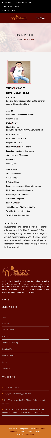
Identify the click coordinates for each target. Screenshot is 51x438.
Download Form (8, 349)
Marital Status (18, 147)
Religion (12, 182)
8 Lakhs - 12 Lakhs (27, 207)
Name (17, 92)
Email (23, 186)
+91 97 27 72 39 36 (11, 6)
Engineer (20, 198)
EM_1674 (20, 87)
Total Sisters (17, 215)
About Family (25, 235)
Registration (6, 336)
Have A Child (13, 203)
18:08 (18, 134)
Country (12, 119)
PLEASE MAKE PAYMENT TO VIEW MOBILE (24, 130)
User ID (15, 87)
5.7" (20, 143)
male (16, 178)
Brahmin (14, 169)
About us (5, 323)
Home (19, 39)
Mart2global (29, 434)
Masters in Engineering (25, 151)
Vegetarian (23, 155)
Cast (12, 169)
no (15, 159)
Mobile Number (24, 128)
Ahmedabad (16, 173)
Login (14, 10)
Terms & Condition (9, 355)
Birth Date (16, 138)
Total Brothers (18, 211)
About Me (25, 101)
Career (4, 362)
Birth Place (19, 190)
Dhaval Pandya (21, 92)
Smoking (11, 163)
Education (20, 151)
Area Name (20, 114)
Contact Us (6, 368)
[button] (40, 18)
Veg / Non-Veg (17, 155)
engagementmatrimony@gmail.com (17, 2)
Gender (12, 178)
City (13, 173)
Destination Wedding (10, 343)
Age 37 (9, 111)
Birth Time (13, 134)
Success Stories (8, 330)
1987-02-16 (21, 138)
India (16, 119)
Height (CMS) (14, 143)
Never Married (25, 147)
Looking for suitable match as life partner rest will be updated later (25, 103)
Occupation (15, 198)
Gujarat (15, 123)
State (12, 123)
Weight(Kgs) (17, 194)
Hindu (16, 182)
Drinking (11, 159)
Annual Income (20, 207)
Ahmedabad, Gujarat (25, 114)
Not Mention (23, 194)
